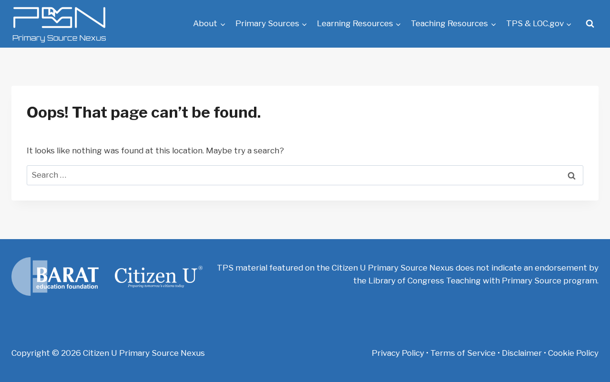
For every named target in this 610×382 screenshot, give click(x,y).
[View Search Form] (590, 23)
